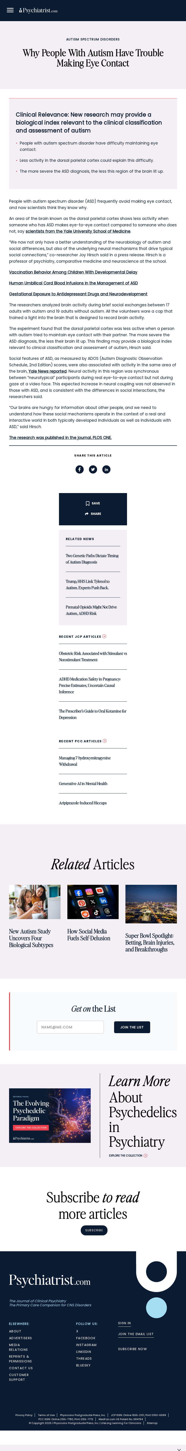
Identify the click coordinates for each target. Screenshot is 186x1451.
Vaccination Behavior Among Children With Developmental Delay (73, 272)
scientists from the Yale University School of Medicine (78, 231)
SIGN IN (124, 1323)
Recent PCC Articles (81, 741)
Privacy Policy (23, 1415)
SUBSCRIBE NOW (132, 1349)
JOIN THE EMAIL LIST (136, 1334)
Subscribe (94, 1230)
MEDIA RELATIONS (18, 1347)
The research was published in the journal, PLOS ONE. (60, 437)
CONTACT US (21, 1368)
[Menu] (10, 11)
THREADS (84, 1358)
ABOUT (15, 1331)
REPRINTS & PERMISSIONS (20, 1359)
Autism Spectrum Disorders (93, 39)
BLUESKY (83, 1365)
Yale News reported (48, 371)
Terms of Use (46, 1415)
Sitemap (152, 1423)
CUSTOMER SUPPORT (19, 1377)
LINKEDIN (83, 1351)
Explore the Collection (125, 1155)
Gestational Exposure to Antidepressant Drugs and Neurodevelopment (78, 294)
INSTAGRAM (86, 1345)
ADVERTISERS (20, 1338)
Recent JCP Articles (80, 636)
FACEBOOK (85, 1338)
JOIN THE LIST (132, 1027)
